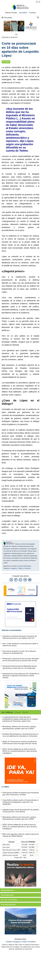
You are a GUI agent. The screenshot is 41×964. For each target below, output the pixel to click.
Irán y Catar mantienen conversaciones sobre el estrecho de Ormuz (20, 644)
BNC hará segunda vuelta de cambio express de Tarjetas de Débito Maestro (21, 835)
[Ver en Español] (39, 2)
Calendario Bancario (8, 904)
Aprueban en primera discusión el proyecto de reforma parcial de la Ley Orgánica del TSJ (20, 637)
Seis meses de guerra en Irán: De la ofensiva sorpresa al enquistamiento (19, 652)
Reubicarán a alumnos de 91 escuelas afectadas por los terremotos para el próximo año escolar (21, 659)
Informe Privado (11, 13)
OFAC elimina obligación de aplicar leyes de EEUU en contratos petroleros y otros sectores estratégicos (20, 751)
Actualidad (6, 62)
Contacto (32, 13)
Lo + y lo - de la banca (9, 899)
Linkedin (9, 942)
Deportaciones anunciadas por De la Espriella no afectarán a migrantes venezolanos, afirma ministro (21, 675)
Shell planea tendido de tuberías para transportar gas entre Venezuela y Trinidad (21, 794)
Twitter (20, 568)
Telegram (6, 568)
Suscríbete (23, 13)
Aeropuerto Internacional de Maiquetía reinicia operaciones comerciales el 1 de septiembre (20, 667)
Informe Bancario (7, 895)
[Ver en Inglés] (37, 2)
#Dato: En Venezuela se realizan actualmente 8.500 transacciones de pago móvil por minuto (20, 742)
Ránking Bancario (7, 890)
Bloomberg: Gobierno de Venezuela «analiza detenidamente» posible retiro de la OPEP (19, 727)
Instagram (14, 568)
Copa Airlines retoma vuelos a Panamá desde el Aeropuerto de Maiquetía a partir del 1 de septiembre (20, 802)
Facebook (27, 568)
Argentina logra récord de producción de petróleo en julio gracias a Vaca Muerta (21, 811)
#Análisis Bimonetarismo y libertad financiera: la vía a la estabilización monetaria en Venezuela (20, 735)
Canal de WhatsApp (24, 566)
